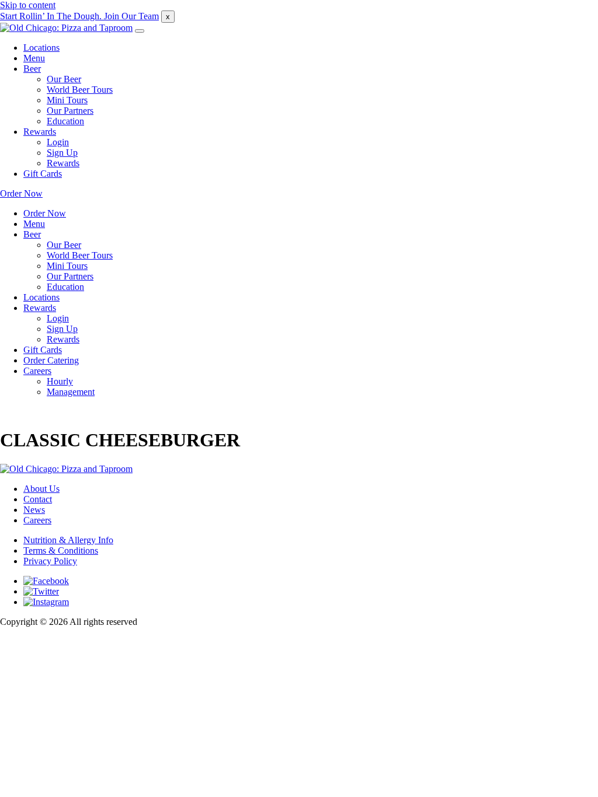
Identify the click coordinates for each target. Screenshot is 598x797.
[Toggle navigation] (139, 31)
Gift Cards (42, 174)
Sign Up (62, 153)
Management (71, 392)
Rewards (39, 132)
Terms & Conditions (60, 550)
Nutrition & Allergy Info (68, 540)
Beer (32, 69)
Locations (41, 48)
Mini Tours (67, 100)
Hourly (60, 381)
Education (65, 121)
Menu (34, 58)
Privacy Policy (50, 561)
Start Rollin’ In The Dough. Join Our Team (79, 16)
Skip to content (27, 5)
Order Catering (51, 360)
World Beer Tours (80, 90)
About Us (41, 489)
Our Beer (64, 79)
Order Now (21, 193)
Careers (37, 371)
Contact (37, 499)
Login (58, 142)
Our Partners (70, 111)
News (34, 510)
